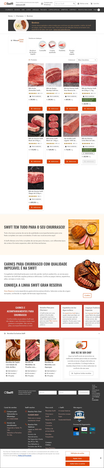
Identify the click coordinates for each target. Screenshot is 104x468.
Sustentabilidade (64, 420)
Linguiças (35, 10)
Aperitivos (64, 10)
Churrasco (9, 10)
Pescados (43, 10)
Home (10, 16)
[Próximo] (99, 10)
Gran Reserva (9, 291)
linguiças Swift (92, 313)
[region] (52, 458)
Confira (87, 295)
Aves (23, 10)
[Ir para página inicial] (8, 3)
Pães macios (53, 321)
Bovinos (17, 10)
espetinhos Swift (70, 313)
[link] (20, 5)
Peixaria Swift (50, 420)
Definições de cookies (77, 453)
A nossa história (64, 411)
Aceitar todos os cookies (77, 464)
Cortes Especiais (54, 10)
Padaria (96, 10)
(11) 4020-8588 (12, 419)
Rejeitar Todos (77, 458)
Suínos (28, 10)
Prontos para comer (85, 10)
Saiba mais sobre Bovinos (61, 30)
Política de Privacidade (24, 456)
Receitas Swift (50, 411)
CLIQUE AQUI (33, 415)
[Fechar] (101, 458)
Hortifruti (72, 10)
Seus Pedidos (50, 448)
